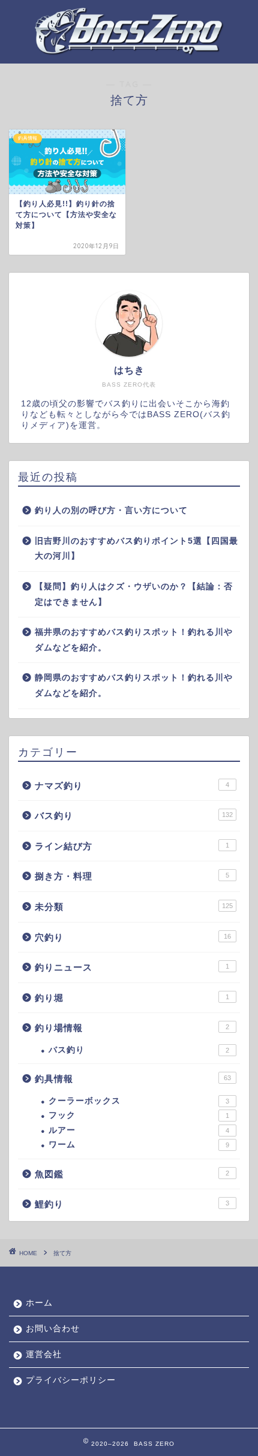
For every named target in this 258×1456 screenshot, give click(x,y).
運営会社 (44, 1354)
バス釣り (134, 815)
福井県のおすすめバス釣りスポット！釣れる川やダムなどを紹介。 (134, 640)
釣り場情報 (132, 1028)
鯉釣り (132, 1204)
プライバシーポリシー (71, 1380)
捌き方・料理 (132, 876)
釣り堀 (132, 998)
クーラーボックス (139, 1100)
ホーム (39, 1302)
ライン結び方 (132, 846)
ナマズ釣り (132, 785)
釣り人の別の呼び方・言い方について (111, 510)
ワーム (139, 1144)
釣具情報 (133, 1079)
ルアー (139, 1130)
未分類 (134, 907)
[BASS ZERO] (129, 48)
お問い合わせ (53, 1328)
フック (139, 1115)
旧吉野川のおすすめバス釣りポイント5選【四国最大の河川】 (136, 548)
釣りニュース (132, 967)
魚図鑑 (132, 1174)
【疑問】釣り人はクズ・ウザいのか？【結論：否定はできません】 (134, 594)
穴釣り (133, 937)
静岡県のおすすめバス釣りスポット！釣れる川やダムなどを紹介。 (134, 685)
